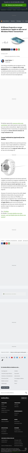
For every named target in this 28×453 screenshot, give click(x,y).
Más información (15, 451)
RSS (20, 357)
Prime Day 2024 (4, 378)
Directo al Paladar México (6, 445)
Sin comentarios (6, 49)
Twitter (14, 49)
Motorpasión (17, 421)
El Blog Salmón (17, 429)
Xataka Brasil (4, 442)
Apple (20, 240)
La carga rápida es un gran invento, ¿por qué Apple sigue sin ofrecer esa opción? (13, 215)
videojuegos (4, 383)
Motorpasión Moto (18, 423)
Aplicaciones (17, 376)
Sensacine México (18, 442)
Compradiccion (4, 433)
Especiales (16, 373)
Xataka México (4, 440)
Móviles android (4, 381)
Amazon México (6, 21)
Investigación (4, 371)
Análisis (16, 371)
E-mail (19, 49)
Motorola (13, 21)
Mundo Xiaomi (4, 412)
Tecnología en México (19, 378)
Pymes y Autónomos (18, 431)
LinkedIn (25, 357)
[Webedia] (5, 398)
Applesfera (3, 408)
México (15, 381)
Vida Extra (16, 406)
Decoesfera (3, 431)
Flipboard (16, 49)
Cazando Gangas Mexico (6, 373)
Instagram (14, 357)
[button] (9, 60)
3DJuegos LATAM (17, 440)
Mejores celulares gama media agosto (18, 352)
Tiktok (2, 360)
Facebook (12, 49)
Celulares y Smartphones (11, 240)
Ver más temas (5, 387)
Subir (23, 398)
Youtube (12, 357)
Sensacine (16, 413)
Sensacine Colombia (18, 443)
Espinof (15, 415)
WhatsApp (19, 21)
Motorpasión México (18, 445)
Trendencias (3, 429)
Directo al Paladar (5, 421)
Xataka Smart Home (5, 410)
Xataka (2, 404)
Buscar (26, 393)
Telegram (17, 357)
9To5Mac (6, 211)
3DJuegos (16, 404)
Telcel (15, 383)
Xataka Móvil (4, 406)
